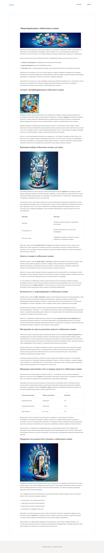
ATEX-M (11, 5)
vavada (58, 51)
